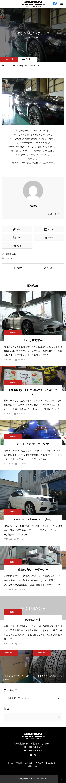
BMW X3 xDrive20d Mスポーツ (33, 519)
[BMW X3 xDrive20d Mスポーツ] (33, 495)
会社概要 (28, 763)
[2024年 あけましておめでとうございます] (33, 378)
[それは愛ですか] (33, 316)
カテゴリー (40, 763)
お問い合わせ (33, 766)
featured (9, 59)
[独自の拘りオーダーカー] (33, 558)
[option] (26, 666)
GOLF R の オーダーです (33, 444)
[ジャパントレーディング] (33, 4)
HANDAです (33, 619)
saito (33, 206)
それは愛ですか (33, 340)
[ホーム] (3, 65)
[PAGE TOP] (62, 779)
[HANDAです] (33, 608)
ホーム (10, 763)
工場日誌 (51, 763)
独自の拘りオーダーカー (33, 569)
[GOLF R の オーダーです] (33, 432)
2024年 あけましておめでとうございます (33, 392)
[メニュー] (62, 4)
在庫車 (19, 763)
